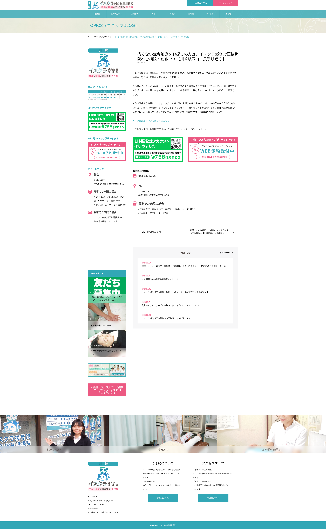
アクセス (210, 14)
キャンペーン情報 (96, 292)
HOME (97, 14)
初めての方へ (116, 14)
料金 (153, 14)
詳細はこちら (163, 498)
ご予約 (172, 14)
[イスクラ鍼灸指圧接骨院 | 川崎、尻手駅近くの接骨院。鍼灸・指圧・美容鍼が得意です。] (110, 5)
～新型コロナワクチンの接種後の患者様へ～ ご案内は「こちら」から (106, 390)
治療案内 (134, 14)
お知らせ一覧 (225, 252)
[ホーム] (88, 37)
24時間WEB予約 (200, 3)
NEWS (228, 14)
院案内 (191, 14)
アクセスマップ (225, 3)
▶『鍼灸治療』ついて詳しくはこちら (151, 120)
